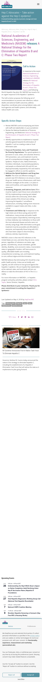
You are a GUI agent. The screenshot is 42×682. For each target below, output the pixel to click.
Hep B (29, 29)
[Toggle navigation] (38, 4)
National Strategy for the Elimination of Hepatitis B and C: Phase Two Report (23, 135)
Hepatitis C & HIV (19, 32)
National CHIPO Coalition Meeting (19, 607)
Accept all (30, 675)
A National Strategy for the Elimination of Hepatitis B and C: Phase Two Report (31, 85)
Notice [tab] (10, 626)
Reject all (11, 675)
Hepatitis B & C (7, 32)
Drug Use (23, 29)
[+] (21, 338)
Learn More (21, 679)
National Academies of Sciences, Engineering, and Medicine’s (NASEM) (18, 39)
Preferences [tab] (31, 626)
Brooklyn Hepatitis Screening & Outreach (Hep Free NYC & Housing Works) (24, 614)
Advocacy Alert (14, 29)
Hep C (35, 29)
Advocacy (5, 29)
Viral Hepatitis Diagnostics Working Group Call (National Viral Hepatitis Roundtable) (24, 600)
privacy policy (34, 636)
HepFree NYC (29, 299)
